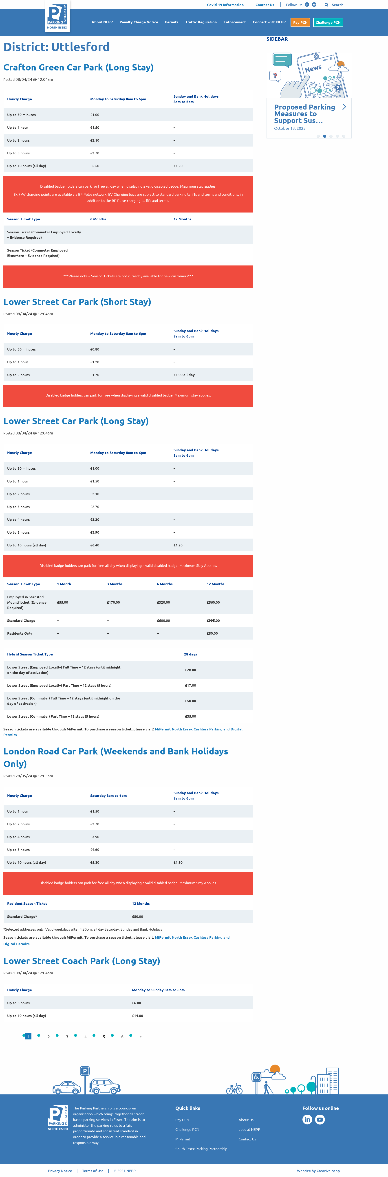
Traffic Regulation (201, 22)
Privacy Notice (60, 1170)
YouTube (314, 4)
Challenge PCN (328, 22)
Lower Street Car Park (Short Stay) (77, 301)
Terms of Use (93, 1170)
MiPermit (182, 1139)
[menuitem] (100, 22)
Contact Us (247, 1139)
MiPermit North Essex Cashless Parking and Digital (198, 729)
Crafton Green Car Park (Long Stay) (78, 67)
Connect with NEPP (269, 22)
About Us (246, 1119)
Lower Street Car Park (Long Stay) (76, 420)
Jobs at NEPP (249, 1129)
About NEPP (102, 22)
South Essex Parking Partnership (201, 1148)
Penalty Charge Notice (139, 22)
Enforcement (235, 22)
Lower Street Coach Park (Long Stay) (81, 960)
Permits (172, 22)
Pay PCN (300, 22)
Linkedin (307, 4)
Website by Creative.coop (318, 1170)
